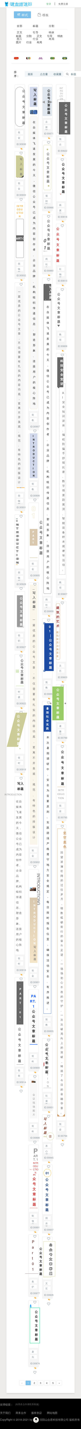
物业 (19, 501)
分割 (51, 26)
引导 (35, 32)
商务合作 (19, 1076)
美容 (33, 1282)
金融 (19, 138)
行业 (29, 42)
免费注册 (63, 3)
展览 (60, 211)
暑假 (33, 1352)
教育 (33, 420)
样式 (25, 15)
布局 (39, 42)
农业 (46, 1224)
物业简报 (60, 275)
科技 (33, 1062)
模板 (45, 15)
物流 (19, 269)
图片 (18, 42)
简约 (19, 133)
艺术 (46, 1289)
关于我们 (5, 1413)
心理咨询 (46, 1151)
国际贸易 (19, 264)
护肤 (33, 1287)
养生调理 (46, 1146)
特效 (51, 32)
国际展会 (46, 1218)
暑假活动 (60, 726)
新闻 (46, 127)
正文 (19, 32)
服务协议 (36, 1413)
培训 (60, 340)
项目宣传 (33, 1221)
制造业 (33, 1216)
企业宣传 (46, 122)
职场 (19, 641)
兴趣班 (33, 1357)
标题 (35, 26)
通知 (46, 1101)
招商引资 (46, 201)
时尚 (19, 692)
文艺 (46, 1283)
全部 (19, 26)
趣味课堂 (60, 732)
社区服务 (46, 264)
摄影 (19, 697)
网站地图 (52, 1413)
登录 (48, 3)
